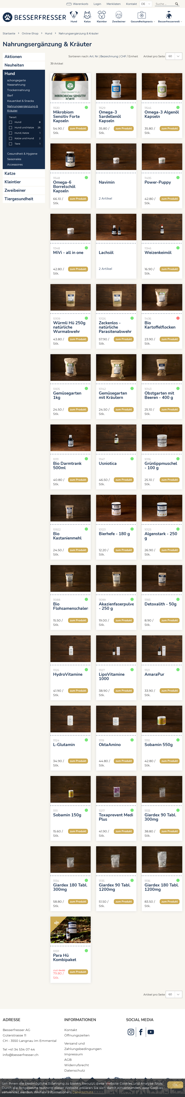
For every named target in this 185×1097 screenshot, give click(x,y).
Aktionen (13, 56)
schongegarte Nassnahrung (16, 82)
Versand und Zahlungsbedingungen (83, 1046)
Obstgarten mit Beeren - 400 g (159, 395)
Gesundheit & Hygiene (22, 153)
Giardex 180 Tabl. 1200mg (162, 887)
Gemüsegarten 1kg (67, 395)
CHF (123, 56)
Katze (10, 173)
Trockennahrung (18, 90)
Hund (48, 33)
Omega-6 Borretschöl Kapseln (64, 186)
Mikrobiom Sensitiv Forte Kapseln (66, 116)
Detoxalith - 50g (161, 604)
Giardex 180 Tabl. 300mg (70, 887)
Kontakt (131, 4)
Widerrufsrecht (76, 1065)
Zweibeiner (15, 190)
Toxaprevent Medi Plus (116, 817)
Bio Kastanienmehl (67, 536)
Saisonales (14, 159)
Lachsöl (106, 253)
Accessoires (15, 164)
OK (175, 1085)
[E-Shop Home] (34, 17)
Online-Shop (30, 33)
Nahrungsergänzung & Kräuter (79, 33)
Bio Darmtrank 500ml (67, 465)
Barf (10, 95)
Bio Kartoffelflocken (160, 325)
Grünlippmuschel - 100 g (161, 465)
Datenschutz (74, 1070)
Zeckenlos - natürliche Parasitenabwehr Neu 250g (115, 329)
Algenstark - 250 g (161, 536)
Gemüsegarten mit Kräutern (113, 395)
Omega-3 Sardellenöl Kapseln (110, 116)
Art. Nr (93, 56)
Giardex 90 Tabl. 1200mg (115, 887)
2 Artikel (105, 198)
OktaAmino (110, 745)
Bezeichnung (109, 56)
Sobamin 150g (67, 815)
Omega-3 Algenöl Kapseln (162, 114)
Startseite (9, 33)
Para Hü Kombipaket (64, 957)
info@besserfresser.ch (20, 1055)
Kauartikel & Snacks (20, 101)
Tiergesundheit (19, 199)
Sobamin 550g (159, 745)
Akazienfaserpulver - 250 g (116, 606)
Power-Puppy (158, 182)
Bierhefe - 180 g (114, 534)
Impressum (73, 1054)
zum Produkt (78, 128)
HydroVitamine (67, 674)
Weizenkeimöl (158, 253)
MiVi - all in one (68, 253)
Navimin (107, 182)
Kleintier (13, 182)
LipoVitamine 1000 (111, 676)
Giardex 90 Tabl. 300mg (160, 817)
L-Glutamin (64, 745)
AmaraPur (154, 674)
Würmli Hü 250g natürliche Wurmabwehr (69, 327)
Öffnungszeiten (77, 1035)
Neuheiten (14, 65)
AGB (68, 1059)
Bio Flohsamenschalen (70, 606)
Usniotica (108, 463)
